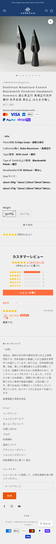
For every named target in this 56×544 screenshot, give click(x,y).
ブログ (6, 434)
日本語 (26, 516)
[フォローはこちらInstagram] (11, 506)
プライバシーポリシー (14, 449)
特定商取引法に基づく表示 (16, 460)
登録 (9, 495)
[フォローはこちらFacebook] (4, 506)
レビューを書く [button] (28, 292)
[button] (10, 234)
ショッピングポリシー (14, 454)
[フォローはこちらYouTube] (19, 506)
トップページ (10, 413)
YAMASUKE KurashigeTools (16, 82)
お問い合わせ (10, 429)
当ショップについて (13, 423)
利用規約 (7, 439)
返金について (10, 444)
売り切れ (28, 224)
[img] (10, 310)
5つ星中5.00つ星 (35, 262)
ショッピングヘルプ (13, 418)
